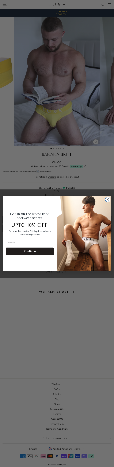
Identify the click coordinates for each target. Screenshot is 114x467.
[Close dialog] (107, 199)
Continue (30, 251)
